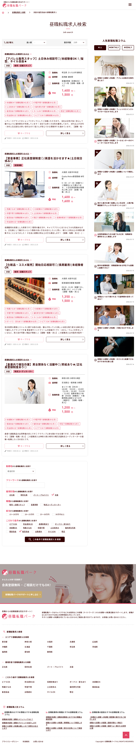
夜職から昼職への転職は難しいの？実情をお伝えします (20, 727)
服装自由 (12, 531)
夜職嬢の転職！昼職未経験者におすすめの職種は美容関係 (64, 718)
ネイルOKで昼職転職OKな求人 (45, 111)
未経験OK (13, 528)
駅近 (63, 531)
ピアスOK (13, 524)
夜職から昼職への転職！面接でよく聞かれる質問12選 (108, 727)
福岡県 (4, 652)
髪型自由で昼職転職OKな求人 (18, 111)
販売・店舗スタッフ (22, 65)
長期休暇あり (44, 524)
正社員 (12, 495)
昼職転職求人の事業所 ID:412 (17, 54)
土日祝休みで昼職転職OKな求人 (19, 107)
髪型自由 (25, 531)
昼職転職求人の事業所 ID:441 (17, 260)
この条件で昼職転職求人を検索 (47, 539)
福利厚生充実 (70, 528)
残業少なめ (27, 528)
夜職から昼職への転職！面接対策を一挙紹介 (106, 722)
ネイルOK (52, 531)
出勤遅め (38, 531)
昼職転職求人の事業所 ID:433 (17, 154)
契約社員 (24, 495)
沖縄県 (4, 647)
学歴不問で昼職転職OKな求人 (45, 102)
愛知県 (27, 652)
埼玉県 (72, 647)
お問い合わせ (38, 741)
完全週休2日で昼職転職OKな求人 (19, 115)
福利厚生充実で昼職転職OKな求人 (48, 107)
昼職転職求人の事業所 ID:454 (17, 360)
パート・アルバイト (41, 495)
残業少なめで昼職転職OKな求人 (19, 209)
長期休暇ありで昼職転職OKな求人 (69, 217)
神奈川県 (28, 642)
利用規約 (26, 741)
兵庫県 (72, 642)
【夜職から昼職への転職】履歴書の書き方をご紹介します (108, 718)
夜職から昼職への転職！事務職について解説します (64, 724)
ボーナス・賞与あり (63, 524)
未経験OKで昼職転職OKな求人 (18, 102)
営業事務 (18, 165)
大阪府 (50, 642)
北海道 (27, 647)
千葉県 (50, 647)
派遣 (8, 65)
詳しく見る (65, 133)
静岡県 (50, 652)
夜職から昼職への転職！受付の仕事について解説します (64, 729)
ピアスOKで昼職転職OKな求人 (48, 115)
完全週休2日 (28, 524)
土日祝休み (54, 528)
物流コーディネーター (23, 371)
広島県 (95, 642)
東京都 (4, 642)
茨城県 (95, 647)
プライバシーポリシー (10, 741)
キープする (25, 133)
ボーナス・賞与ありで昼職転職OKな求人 (22, 321)
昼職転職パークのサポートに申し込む (22, 594)
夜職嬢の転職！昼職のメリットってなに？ (17, 719)
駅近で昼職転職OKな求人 (70, 111)
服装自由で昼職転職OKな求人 (18, 424)
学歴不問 (41, 528)
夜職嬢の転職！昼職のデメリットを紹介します (19, 723)
